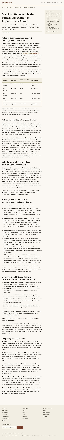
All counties (25, 418)
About (60, 2)
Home (3, 7)
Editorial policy (46, 412)
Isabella (24, 414)
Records (48, 2)
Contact (45, 416)
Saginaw (24, 412)
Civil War (4, 420)
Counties (43, 2)
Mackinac (25, 416)
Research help (55, 2)
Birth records (4, 414)
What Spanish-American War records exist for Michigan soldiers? (52, 24)
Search (20, 427)
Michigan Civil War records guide (30, 53)
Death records (5, 410)
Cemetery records (5, 418)
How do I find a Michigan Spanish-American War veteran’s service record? (53, 28)
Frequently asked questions (52, 31)
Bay (23, 410)
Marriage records (5, 412)
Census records (5, 416)
